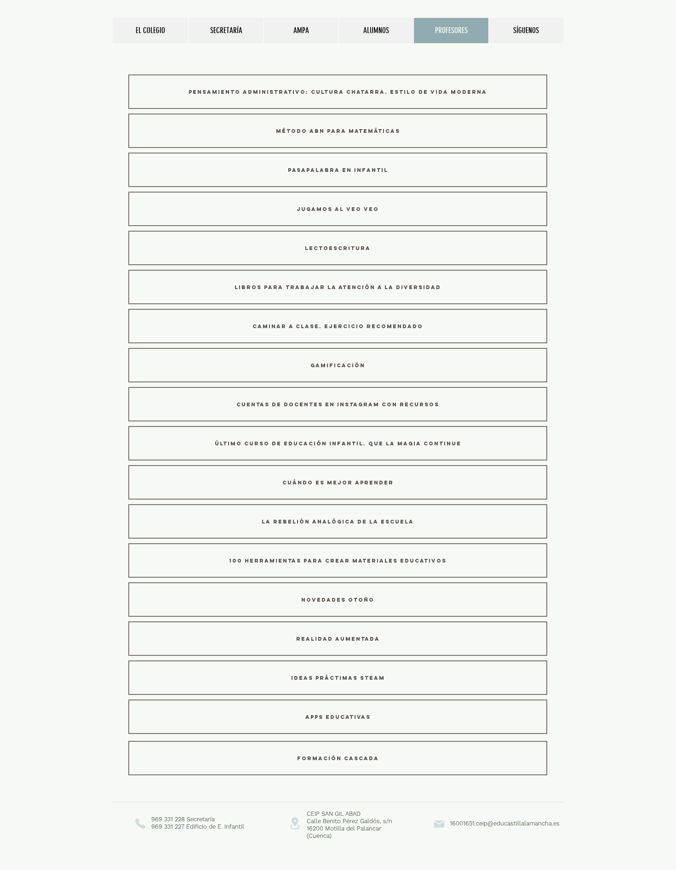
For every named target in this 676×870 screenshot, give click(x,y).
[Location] (295, 823)
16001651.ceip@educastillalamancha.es (505, 823)
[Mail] (439, 824)
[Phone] (140, 823)
